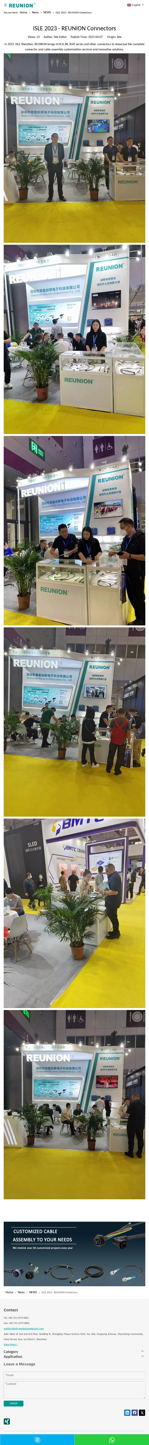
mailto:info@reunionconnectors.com (24, 1328)
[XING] (7, 1421)
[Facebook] (135, 1413)
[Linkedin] (127, 1413)
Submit (13, 1403)
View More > (11, 1344)
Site (119, 37)
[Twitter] (142, 1413)
